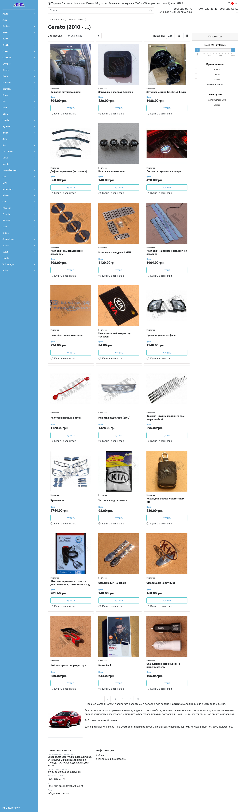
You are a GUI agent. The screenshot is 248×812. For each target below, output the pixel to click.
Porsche (6, 214)
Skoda (6, 233)
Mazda (6, 164)
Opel (5, 201)
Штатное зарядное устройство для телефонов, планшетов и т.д (70, 583)
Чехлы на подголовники (112, 500)
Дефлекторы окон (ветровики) (68, 171)
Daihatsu (7, 89)
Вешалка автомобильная (65, 92)
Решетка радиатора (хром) (114, 417)
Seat (5, 226)
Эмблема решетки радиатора (68, 665)
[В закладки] (91, 44)
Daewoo (6, 82)
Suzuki (6, 251)
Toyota (6, 258)
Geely (5, 114)
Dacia (5, 76)
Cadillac (6, 45)
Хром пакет (57, 500)
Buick (5, 38)
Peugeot (6, 208)
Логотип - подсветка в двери (163, 171)
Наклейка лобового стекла (66, 335)
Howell (217, 80)
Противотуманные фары (161, 335)
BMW (5, 32)
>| (138, 698)
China (217, 69)
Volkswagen (8, 264)
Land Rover (8, 151)
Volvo (5, 270)
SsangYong (8, 239)
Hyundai (6, 126)
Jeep (5, 139)
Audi (5, 20)
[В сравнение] (91, 51)
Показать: (159, 35)
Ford (5, 107)
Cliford (217, 74)
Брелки (217, 105)
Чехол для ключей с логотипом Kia (165, 500)
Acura (5, 13)
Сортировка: (55, 35)
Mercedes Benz (10, 170)
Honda (6, 120)
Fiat (4, 101)
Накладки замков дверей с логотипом (66, 252)
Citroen (6, 70)
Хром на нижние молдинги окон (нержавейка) (165, 418)
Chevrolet (7, 57)
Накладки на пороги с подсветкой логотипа (166, 252)
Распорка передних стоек (65, 417)
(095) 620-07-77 (56, 778)
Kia (4, 145)
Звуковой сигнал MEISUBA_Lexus (166, 92)
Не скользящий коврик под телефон (114, 335)
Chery (5, 51)
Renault (6, 220)
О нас (101, 755)
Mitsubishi (7, 189)
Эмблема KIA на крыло (112, 582)
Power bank (105, 665)
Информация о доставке (112, 759)
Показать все (214, 84)
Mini (5, 183)
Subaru (6, 245)
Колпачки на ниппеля (111, 171)
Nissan (6, 195)
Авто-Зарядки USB (217, 100)
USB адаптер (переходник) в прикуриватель (163, 665)
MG (4, 176)
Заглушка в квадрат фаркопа (115, 92)
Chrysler (6, 64)
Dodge (6, 95)
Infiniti (5, 132)
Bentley (6, 26)
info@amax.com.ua (58, 793)
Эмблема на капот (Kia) (160, 582)
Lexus (5, 157)
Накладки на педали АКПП (114, 252)
